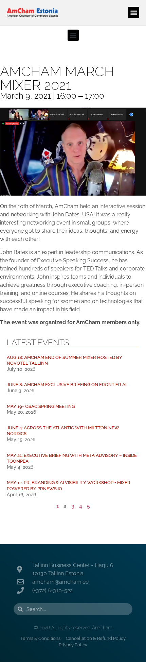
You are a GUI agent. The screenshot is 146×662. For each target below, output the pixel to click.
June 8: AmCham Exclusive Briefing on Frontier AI (66, 384)
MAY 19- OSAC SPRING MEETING (41, 406)
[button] (133, 12)
